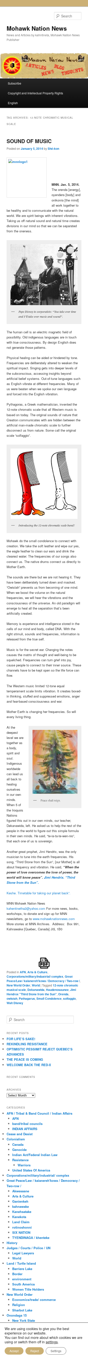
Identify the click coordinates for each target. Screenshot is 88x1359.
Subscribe (14, 83)
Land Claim (21, 1222)
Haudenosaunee (57, 989)
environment (21, 1279)
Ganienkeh (20, 1201)
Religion (18, 1304)
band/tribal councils (27, 1123)
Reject (34, 1351)
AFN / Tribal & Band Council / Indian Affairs (39, 1113)
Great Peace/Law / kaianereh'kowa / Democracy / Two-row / (43, 978)
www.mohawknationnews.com (54, 918)
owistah (12, 998)
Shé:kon (53, 148)
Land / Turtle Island (21, 1263)
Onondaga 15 (17, 1315)
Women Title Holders (28, 1289)
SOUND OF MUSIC (29, 141)
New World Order (18, 985)
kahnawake (20, 1206)
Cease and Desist (20, 1134)
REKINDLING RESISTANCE (27, 1044)
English (13, 103)
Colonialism (16, 1139)
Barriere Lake (22, 1268)
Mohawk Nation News (37, 28)
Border (17, 1274)
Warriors (24, 1165)
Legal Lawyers (23, 1253)
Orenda (63, 994)
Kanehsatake (21, 1211)
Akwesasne (20, 1191)
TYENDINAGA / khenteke (30, 1237)
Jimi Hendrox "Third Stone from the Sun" (41, 991)
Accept (14, 1351)
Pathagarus (27, 998)
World (36, 985)
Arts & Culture (37, 972)
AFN (23, 972)
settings (52, 1342)
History (12, 1242)
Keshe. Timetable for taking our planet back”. (38, 893)
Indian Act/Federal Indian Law (34, 1154)
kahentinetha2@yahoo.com (26, 908)
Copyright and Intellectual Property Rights (35, 93)
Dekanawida (35, 989)
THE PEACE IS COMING (25, 1059)
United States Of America (31, 1170)
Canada (17, 1144)
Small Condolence (49, 998)
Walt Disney (15, 1003)
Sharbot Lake (22, 1310)
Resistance (20, 1160)
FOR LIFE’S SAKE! (21, 1038)
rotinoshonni (22, 1227)
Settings (56, 1351)
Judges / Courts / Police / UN (28, 1248)
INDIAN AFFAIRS (24, 1128)
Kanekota (19, 1216)
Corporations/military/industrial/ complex (35, 976)
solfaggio (69, 998)
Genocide (19, 1149)
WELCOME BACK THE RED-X (29, 1064)
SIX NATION (21, 1232)
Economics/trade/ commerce (34, 1299)
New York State (23, 1320)
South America (23, 1284)
